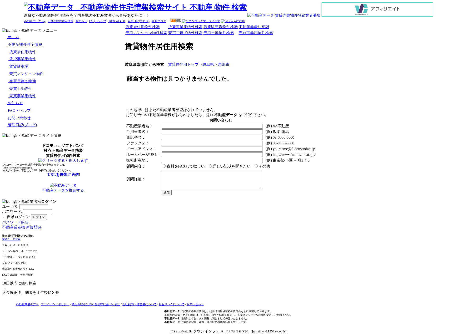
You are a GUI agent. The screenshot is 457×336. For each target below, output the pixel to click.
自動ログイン (18, 217)
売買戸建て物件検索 (185, 33)
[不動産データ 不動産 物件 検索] (135, 7)
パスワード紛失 (15, 222)
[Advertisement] (289, 95)
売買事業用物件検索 (256, 33)
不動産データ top (34, 21)
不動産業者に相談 (254, 27)
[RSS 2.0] (175, 21)
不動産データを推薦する (63, 190)
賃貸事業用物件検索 (185, 27)
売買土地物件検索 (219, 33)
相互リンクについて (171, 304)
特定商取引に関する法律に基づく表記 (96, 304)
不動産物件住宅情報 (60, 21)
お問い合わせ (116, 21)
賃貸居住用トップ (183, 64)
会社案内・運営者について (139, 304)
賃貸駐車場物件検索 (221, 27)
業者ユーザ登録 (11, 239)
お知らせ (81, 21)
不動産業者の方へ (27, 304)
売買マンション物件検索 (146, 33)
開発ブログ (159, 21)
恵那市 (223, 64)
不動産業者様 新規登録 (21, 227)
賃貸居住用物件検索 (142, 27)
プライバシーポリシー (55, 304)
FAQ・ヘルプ (97, 21)
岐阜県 (208, 64)
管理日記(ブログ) (138, 21)
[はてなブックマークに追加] (201, 21)
